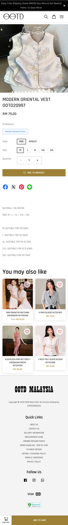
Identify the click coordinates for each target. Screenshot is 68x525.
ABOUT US (34, 424)
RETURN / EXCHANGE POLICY (34, 453)
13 (52, 92)
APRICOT (33, 141)
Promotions (8, 124)
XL (35, 150)
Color (5, 141)
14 (55, 92)
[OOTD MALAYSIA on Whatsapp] (42, 482)
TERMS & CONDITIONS (34, 457)
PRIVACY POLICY (34, 461)
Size (4, 150)
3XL (52, 150)
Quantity (6, 158)
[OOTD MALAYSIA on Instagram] (34, 482)
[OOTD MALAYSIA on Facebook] (25, 482)
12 (49, 92)
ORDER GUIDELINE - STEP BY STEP (34, 445)
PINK (21, 141)
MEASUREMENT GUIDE (34, 437)
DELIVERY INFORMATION (34, 433)
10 (42, 92)
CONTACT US (34, 428)
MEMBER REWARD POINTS (34, 441)
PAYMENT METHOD (34, 449)
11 (46, 92)
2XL (43, 150)
